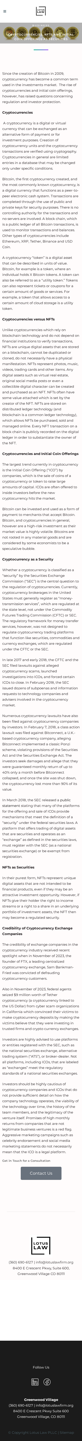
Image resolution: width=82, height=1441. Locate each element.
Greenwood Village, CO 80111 (41, 1417)
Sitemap (67, 1432)
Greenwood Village (41, 1400)
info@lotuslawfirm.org (54, 1262)
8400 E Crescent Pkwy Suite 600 (41, 1411)
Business (41, 25)
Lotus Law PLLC (43, 1432)
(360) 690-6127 (21, 1262)
